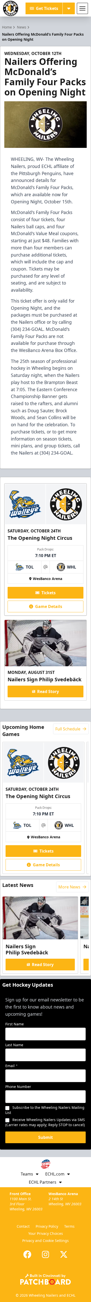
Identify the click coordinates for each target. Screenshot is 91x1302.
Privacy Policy (47, 1226)
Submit (45, 1137)
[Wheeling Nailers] (10, 8)
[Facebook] (27, 1254)
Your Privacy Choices (45, 1233)
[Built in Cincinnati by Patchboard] (45, 1279)
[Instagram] (45, 1254)
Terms (69, 1226)
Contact (23, 1226)
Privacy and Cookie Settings (45, 1240)
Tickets (48, 593)
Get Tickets (47, 8)
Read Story (48, 691)
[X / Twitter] (64, 1254)
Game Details (48, 606)
